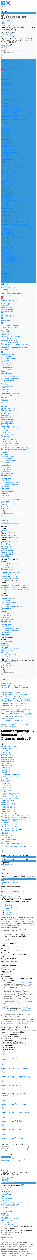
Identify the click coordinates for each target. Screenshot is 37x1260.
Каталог (4, 180)
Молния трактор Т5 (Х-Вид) (12, 1121)
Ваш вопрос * (6, 1155)
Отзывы (4, 145)
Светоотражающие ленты (11, 238)
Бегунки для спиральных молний (15, 223)
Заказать (4, 277)
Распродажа (6, 240)
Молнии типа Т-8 (10, 706)
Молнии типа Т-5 (10, 704)
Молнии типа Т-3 (14, 702)
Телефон (4, 1151)
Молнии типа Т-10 (24, 706)
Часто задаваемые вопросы (12, 891)
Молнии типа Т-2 (8, 800)
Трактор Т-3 (5, 767)
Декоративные (7, 208)
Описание (9, 905)
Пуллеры (4, 165)
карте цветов (26, 982)
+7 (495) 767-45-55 (10, 1011)
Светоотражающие (8, 234)
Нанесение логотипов (10, 167)
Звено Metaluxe (7, 197)
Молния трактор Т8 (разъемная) (14, 1104)
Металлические (7, 230)
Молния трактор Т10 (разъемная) (14, 1068)
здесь (3, 1009)
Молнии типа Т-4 (8, 804)
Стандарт (4, 186)
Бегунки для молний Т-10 (11, 830)
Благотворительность (10, 152)
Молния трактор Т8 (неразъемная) (15, 1113)
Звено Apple (6, 189)
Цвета (7, 909)
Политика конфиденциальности (14, 150)
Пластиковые (6, 232)
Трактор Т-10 (6, 772)
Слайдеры (5, 163)
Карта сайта (5, 1222)
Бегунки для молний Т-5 (11, 824)
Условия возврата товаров (11, 154)
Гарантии (5, 149)
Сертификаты (6, 147)
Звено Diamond (7, 193)
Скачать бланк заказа (9, 882)
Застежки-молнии (8, 182)
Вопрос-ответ (6, 143)
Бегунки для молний (10, 219)
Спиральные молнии (10, 202)
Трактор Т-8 (19, 713)
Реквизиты (5, 139)
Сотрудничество (8, 137)
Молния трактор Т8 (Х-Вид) (12, 1085)
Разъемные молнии (9, 215)
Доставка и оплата (8, 278)
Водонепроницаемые (10, 201)
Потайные (5, 210)
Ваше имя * (5, 1147)
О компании (6, 1187)
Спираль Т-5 (6, 789)
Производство (7, 265)
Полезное (5, 158)
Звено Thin (5, 199)
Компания (5, 241)
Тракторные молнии (9, 184)
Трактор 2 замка (9, 715)
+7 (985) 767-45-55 (25, 1011)
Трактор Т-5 (10, 713)
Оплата (8, 912)
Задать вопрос (6, 1157)
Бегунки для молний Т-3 (11, 821)
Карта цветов (6, 169)
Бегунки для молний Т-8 (11, 828)
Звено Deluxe (6, 191)
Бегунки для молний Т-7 (11, 826)
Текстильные (6, 236)
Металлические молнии (11, 212)
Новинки (4, 228)
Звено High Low (7, 195)
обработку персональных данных (13, 1160)
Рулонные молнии (8, 214)
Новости (4, 280)
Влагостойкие (7, 206)
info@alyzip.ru (6, 35)
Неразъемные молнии (10, 217)
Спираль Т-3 (6, 785)
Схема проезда (7, 141)
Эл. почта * (5, 1149)
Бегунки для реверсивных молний (15, 225)
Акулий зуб (5, 188)
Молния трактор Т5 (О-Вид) (12, 1138)
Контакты (4, 282)
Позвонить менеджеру (10, 896)
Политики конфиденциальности (18, 1254)
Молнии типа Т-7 (8, 808)
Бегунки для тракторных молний (15, 221)
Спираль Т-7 (6, 791)
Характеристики (11, 907)
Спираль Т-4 (6, 787)
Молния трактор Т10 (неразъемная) (15, 1077)
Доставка (8, 911)
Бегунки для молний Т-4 (11, 823)
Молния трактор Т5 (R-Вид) (12, 1130)
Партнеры (5, 156)
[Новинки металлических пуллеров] (16, 847)
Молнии (4, 162)
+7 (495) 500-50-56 (8, 664)
